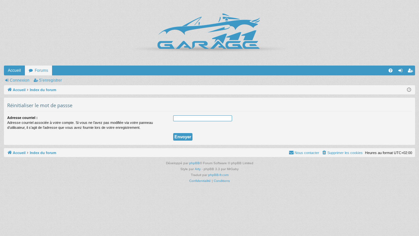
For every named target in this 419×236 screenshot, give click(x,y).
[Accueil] (209, 33)
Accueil (14, 70)
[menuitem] (390, 70)
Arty (198, 169)
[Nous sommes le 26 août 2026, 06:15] (409, 90)
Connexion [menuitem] (401, 71)
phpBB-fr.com (218, 175)
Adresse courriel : (22, 118)
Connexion (19, 80)
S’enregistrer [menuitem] (411, 71)
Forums (41, 70)
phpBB (194, 163)
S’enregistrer (50, 80)
